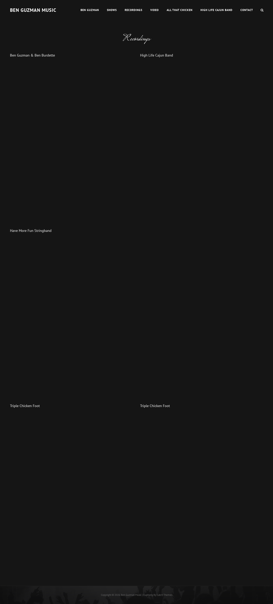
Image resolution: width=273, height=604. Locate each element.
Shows (112, 10)
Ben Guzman (90, 10)
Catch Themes (164, 595)
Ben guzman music (33, 10)
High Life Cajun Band (216, 10)
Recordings (133, 10)
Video (154, 10)
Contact (246, 10)
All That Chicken (179, 10)
